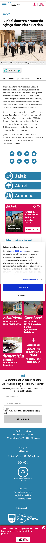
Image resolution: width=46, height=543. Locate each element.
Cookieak (23, 489)
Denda (34, 355)
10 (40, 79)
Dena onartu (23, 287)
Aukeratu (22, 295)
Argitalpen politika (23, 495)
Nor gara (33, 362)
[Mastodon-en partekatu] (26, 153)
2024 (36, 79)
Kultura (6, 14)
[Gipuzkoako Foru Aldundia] (23, 518)
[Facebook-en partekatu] (12, 153)
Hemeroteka (33, 358)
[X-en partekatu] (19, 153)
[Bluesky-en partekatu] (34, 153)
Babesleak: (23, 508)
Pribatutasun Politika (13, 411)
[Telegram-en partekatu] (12, 161)
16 (42, 79)
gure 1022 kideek (18, 251)
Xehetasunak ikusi (31, 279)
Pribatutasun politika (23, 492)
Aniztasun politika (23, 499)
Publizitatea (23, 451)
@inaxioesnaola (23, 79)
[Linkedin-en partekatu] (26, 161)
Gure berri (33, 345)
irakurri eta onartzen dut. (22, 412)
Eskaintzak (33, 352)
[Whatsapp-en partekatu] (19, 161)
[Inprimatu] (34, 161)
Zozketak (33, 348)
